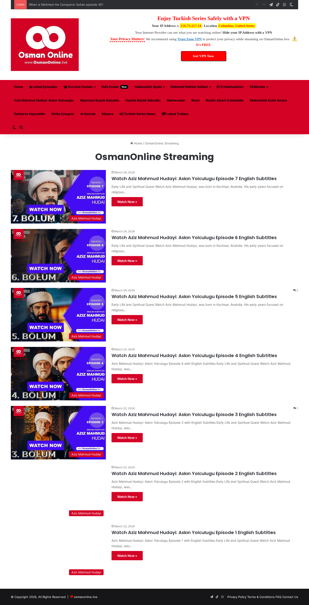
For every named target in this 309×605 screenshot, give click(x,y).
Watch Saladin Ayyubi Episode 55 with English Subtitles (68, 4)
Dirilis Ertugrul (62, 114)
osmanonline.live (85, 597)
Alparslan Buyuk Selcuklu (99, 100)
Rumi (196, 100)
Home (18, 87)
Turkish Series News (139, 114)
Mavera (107, 114)
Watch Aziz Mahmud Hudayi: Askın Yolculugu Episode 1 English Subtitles (194, 532)
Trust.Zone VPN (190, 39)
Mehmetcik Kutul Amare (268, 100)
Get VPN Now (203, 56)
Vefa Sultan (114, 87)
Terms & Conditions (261, 597)
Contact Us (290, 597)
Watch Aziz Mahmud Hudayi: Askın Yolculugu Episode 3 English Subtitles (194, 414)
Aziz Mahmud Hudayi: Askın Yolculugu (44, 100)
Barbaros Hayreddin (29, 114)
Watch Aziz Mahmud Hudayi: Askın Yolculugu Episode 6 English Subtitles (194, 237)
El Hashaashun (232, 87)
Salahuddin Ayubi (148, 87)
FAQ (278, 597)
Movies (259, 87)
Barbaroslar (176, 100)
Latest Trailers (177, 114)
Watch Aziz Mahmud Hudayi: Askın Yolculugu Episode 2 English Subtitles (194, 473)
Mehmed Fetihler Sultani (189, 87)
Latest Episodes (44, 87)
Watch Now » (127, 202)
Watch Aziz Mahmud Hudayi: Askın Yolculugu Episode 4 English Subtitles (194, 355)
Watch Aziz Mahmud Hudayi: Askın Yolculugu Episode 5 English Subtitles (194, 296)
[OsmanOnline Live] (45, 44)
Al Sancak (87, 114)
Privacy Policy (236, 597)
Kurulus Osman (80, 87)
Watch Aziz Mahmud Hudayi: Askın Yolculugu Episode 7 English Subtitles (194, 178)
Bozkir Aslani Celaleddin (225, 100)
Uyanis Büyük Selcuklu (143, 100)
